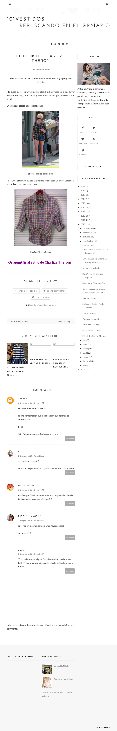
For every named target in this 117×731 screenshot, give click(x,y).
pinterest (82, 155)
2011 (83, 220)
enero (85, 365)
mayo (85, 348)
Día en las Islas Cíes (91, 330)
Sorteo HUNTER (61, 666)
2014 (83, 207)
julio (85, 340)
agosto (86, 245)
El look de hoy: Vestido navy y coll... (15, 371)
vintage (52, 305)
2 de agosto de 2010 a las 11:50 (31, 456)
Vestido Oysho (89, 298)
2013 (83, 211)
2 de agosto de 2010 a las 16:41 (31, 520)
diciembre (87, 228)
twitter (94, 132)
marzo (85, 357)
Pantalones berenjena (92, 319)
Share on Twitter (56, 291)
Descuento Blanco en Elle (93, 283)
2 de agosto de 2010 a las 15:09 (31, 490)
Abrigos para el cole (91, 268)
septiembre (88, 241)
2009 (83, 369)
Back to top (101, 727)
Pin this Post (42, 297)
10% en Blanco (89, 313)
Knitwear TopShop (90, 324)
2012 (83, 216)
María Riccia (26, 485)
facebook (82, 132)
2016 (83, 199)
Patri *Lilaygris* (29, 516)
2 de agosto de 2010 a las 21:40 (31, 554)
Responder (70, 438)
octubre (86, 236)
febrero (86, 361)
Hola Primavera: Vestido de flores (40, 361)
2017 (83, 195)
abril (85, 353)
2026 (83, 186)
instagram (94, 143)
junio (85, 344)
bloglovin (83, 143)
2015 (83, 203)
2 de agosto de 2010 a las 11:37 (31, 403)
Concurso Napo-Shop (63, 679)
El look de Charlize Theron (94, 336)
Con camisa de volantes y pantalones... (61, 363)
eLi (20, 451)
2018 (83, 190)
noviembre (87, 232)
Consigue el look (40, 305)
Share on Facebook (28, 291)
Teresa (22, 398)
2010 (83, 224)
